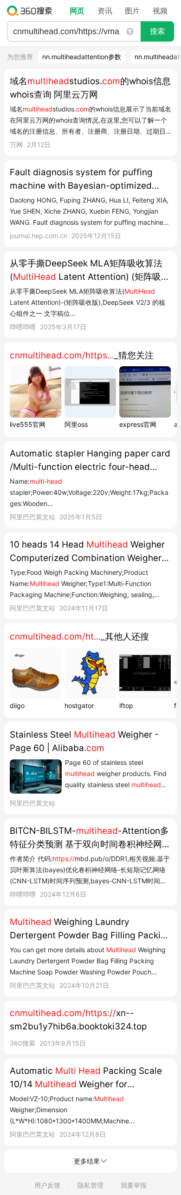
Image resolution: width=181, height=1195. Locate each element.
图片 (132, 10)
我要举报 (134, 1185)
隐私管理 (90, 1185)
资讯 (104, 10)
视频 (160, 10)
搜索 (157, 31)
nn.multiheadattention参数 (81, 57)
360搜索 (32, 10)
